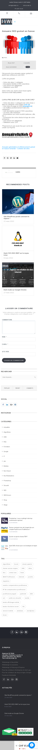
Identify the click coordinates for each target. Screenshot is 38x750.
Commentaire (7, 320)
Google (6, 451)
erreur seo (13, 572)
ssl (4, 598)
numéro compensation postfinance (15, 585)
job (5, 461)
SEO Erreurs (7, 495)
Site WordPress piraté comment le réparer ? (16, 217)
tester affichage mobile (11, 602)
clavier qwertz (27, 564)
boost (16, 564)
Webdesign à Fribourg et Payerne (13, 667)
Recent (18, 388)
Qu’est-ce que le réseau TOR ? (18, 536)
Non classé (7, 471)
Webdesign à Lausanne (10, 665)
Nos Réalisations (9, 476)
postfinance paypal (9, 594)
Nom (4, 337)
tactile (27, 598)
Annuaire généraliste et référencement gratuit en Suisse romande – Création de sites (18, 148)
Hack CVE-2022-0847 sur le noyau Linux (16, 254)
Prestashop (7, 480)
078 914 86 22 (27, 5)
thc (24, 606)
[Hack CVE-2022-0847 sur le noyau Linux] (18, 239)
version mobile (8, 610)
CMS (5, 437)
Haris (5, 57)
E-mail (5, 344)
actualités (27, 63)
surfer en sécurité (15, 598)
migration (6, 581)
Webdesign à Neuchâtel (10, 662)
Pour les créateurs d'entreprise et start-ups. (16, 670)
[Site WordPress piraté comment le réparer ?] (18, 202)
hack (22, 572)
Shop (5, 500)
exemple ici (27, 106)
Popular (7, 388)
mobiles (6, 466)
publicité (23, 594)
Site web (5, 351)
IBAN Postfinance (9, 577)
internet (21, 577)
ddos (30, 568)
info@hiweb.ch (13, 5)
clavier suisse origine (10, 568)
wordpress (30, 610)
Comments (30, 388)
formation (7, 446)
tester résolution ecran (11, 606)
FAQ (5, 442)
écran (5, 615)
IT (4, 456)
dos (4, 572)
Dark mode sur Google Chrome (15, 290)
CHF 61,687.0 (26, 745)
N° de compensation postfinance (14, 589)
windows (20, 610)
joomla (30, 577)
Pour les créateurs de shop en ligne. (14, 672)
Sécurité (6, 485)
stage (5, 505)
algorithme (7, 432)
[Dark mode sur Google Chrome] (18, 275)
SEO (5, 490)
